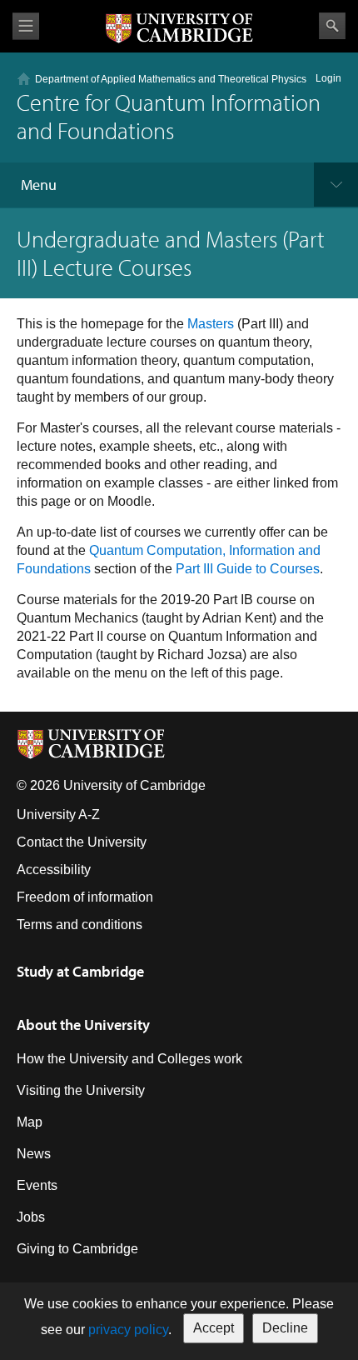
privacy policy (128, 1329)
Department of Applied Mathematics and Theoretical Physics (170, 79)
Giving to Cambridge (77, 1249)
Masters (210, 324)
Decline (285, 1328)
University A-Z (58, 815)
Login (328, 78)
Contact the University (82, 842)
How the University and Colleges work (129, 1059)
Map (29, 1122)
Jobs (31, 1217)
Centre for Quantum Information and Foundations (169, 116)
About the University (83, 1024)
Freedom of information (85, 897)
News (34, 1154)
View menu (25, 26)
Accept (213, 1328)
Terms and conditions (79, 925)
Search (332, 25)
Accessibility (54, 869)
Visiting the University (81, 1090)
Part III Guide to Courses (248, 569)
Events (37, 1185)
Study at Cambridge (80, 971)
